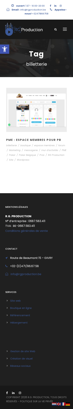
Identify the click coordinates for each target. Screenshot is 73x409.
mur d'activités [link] (49, 150)
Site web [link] (15, 301)
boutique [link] (25, 145)
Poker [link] (12, 155)
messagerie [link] (31, 150)
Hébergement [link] (19, 322)
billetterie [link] (11, 145)
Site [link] (11, 159)
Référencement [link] (20, 315)
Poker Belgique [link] (27, 155)
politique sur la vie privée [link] (36, 401)
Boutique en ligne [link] (21, 308)
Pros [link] (42, 155)
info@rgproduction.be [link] (26, 274)
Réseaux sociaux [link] (20, 366)
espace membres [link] (44, 145)
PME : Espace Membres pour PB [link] (33, 140)
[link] (4, 49)
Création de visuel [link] (21, 358)
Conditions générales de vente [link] (26, 231)
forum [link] (61, 145)
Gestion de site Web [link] (22, 351)
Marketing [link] (15, 150)
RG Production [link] (56, 155)
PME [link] (64, 150)
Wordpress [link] (23, 159)
